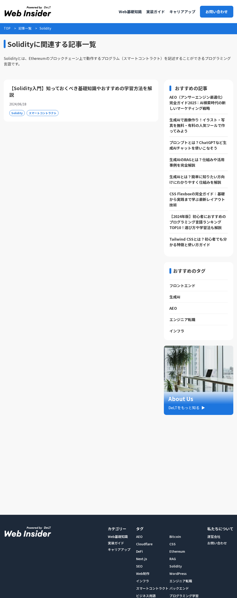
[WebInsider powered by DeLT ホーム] (27, 12)
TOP (7, 28)
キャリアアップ (119, 549)
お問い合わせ (217, 11)
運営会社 (213, 536)
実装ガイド (116, 543)
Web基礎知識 (118, 536)
